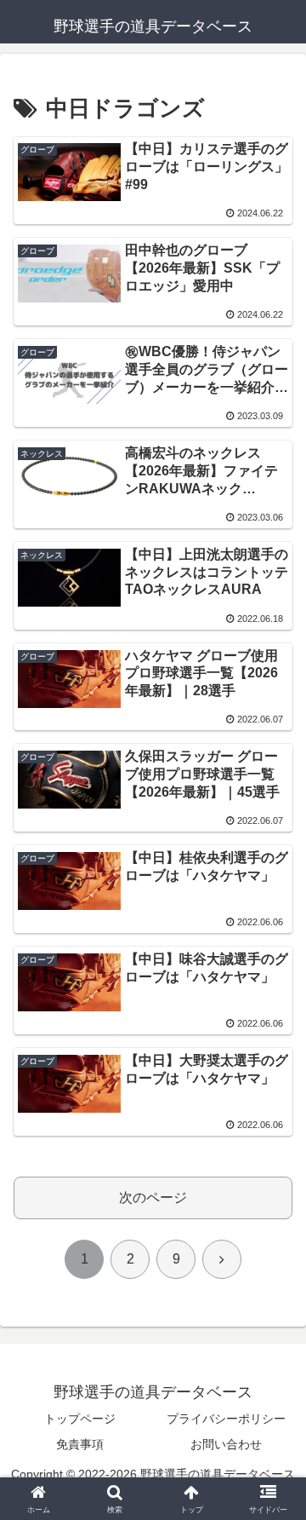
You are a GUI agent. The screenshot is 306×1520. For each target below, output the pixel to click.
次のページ (153, 1197)
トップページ (80, 1418)
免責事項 (80, 1444)
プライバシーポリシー (226, 1418)
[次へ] (221, 1259)
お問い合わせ (226, 1444)
